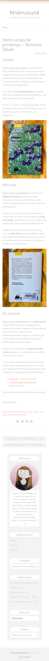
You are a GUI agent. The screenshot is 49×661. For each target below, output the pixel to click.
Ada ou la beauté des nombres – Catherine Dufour (24, 583)
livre (10, 415)
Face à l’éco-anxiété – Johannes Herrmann (24, 597)
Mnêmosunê (24, 12)
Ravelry (13, 549)
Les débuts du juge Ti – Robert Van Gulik (23, 444)
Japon (5, 415)
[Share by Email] (31, 421)
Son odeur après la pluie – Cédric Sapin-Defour (24, 601)
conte (41, 412)
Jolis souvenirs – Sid (19, 592)
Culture (30, 412)
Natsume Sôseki (20, 415)
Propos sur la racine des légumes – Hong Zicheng (26, 438)
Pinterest (14, 545)
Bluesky (13, 540)
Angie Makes (33, 653)
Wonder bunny (16, 587)
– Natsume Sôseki (22, 378)
